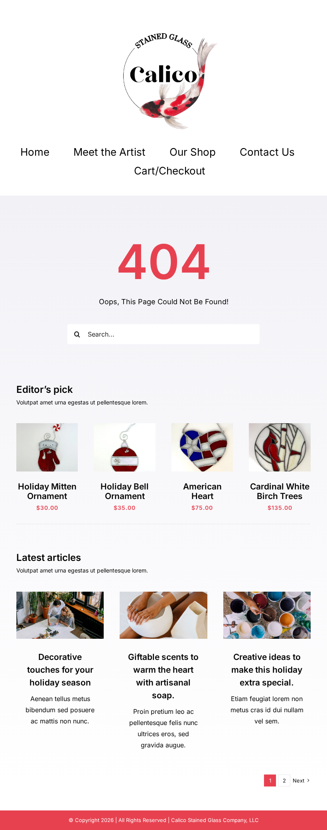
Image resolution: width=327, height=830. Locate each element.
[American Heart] (202, 426)
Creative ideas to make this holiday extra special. (266, 669)
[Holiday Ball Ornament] (125, 426)
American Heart (202, 491)
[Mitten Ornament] (47, 426)
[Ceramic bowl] (163, 595)
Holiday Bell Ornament (124, 491)
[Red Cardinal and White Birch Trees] (280, 426)
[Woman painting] (267, 595)
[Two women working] (60, 595)
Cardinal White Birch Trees (279, 491)
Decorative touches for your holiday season (60, 669)
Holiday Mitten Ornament (47, 491)
